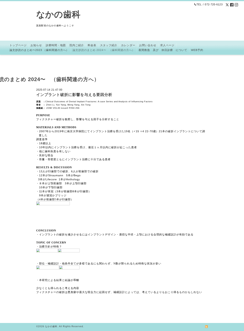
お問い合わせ (147, 45)
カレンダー (128, 45)
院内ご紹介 (77, 45)
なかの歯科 (58, 14)
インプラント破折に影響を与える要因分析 (74, 95)
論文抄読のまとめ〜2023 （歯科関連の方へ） (39, 50)
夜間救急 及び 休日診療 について (163, 50)
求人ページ (167, 45)
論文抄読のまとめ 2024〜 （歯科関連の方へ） (104, 50)
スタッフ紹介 (108, 45)
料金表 (92, 45)
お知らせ (36, 45)
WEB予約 (197, 50)
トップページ (18, 45)
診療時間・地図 (56, 45)
